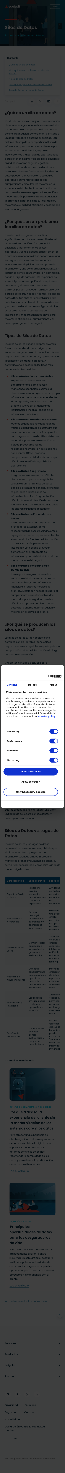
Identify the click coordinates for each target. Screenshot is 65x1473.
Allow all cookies (31, 771)
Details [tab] (32, 684)
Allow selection (30, 781)
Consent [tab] (11, 684)
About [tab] (53, 684)
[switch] (51, 741)
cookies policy (46, 716)
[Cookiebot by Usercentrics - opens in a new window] (48, 676)
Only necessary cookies (31, 792)
